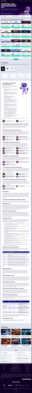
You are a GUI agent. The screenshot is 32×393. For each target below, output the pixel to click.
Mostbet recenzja (6, 28)
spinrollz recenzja (6, 47)
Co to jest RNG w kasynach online (15, 371)
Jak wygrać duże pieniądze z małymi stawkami (15, 370)
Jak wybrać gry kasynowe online (15, 369)
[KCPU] (16, 387)
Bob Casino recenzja (26, 47)
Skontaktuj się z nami (27, 370)
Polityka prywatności (27, 373)
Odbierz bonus (6, 27)
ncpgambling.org (14, 305)
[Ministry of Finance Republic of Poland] (5, 387)
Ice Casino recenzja (16, 28)
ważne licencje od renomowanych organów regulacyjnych (13, 220)
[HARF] (11, 387)
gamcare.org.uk (13, 309)
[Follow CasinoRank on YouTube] (27, 381)
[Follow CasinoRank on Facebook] (22, 381)
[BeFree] (25, 387)
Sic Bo (4, 371)
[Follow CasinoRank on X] (25, 381)
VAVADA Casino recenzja (26, 28)
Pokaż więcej (15, 59)
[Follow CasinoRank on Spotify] (28, 381)
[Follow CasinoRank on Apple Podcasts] (30, 381)
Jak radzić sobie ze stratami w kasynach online (14, 373)
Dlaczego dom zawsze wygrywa (15, 368)
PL (1, 381)
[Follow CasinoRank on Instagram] (24, 381)
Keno (4, 370)
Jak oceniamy (27, 371)
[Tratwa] (20, 387)
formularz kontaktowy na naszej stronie (18, 320)
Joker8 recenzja (16, 47)
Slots (4, 372)
